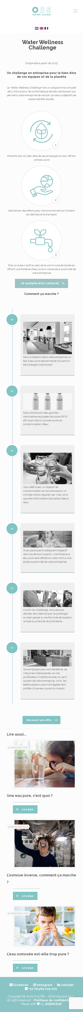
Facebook (20, 985)
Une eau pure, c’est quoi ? (30, 795)
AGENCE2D (53, 1004)
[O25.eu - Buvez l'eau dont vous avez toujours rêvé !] (41, 10)
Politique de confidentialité (55, 1000)
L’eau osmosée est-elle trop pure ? (38, 954)
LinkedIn (67, 985)
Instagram (44, 985)
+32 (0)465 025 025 (42, 989)
